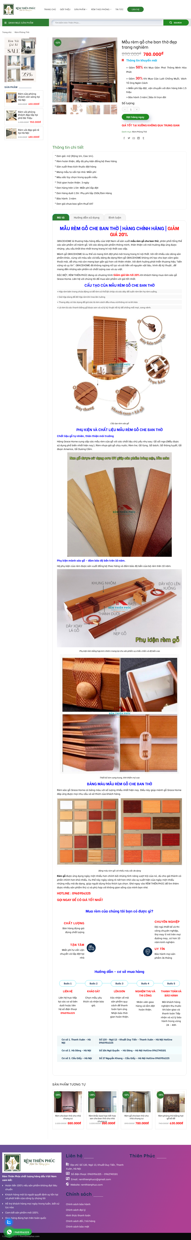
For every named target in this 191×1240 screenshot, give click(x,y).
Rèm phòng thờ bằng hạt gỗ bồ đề (171, 1117)
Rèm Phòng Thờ (22, 32)
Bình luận (115, 217)
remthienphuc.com (92, 1184)
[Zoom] (56, 99)
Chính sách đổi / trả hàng (80, 1221)
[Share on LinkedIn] (138, 138)
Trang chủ (50, 9)
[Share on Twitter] (129, 138)
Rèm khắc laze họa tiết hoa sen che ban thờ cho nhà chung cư (102, 1118)
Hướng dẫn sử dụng (86, 217)
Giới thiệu (65, 9)
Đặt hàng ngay (135, 117)
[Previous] (57, 69)
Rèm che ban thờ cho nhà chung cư (68, 1117)
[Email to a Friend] (134, 138)
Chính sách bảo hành (78, 1204)
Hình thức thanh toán (78, 1215)
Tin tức (119, 9)
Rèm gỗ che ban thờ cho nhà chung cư (136, 1117)
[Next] (112, 69)
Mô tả (61, 217)
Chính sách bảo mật (77, 1226)
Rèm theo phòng (100, 9)
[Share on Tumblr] (143, 138)
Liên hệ (135, 9)
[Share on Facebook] (124, 138)
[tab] (60, 217)
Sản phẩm (79, 9)
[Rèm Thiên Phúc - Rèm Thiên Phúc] (21, 9)
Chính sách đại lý (76, 1209)
